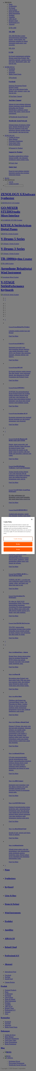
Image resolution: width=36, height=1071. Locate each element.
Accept (18, 549)
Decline (18, 544)
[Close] (32, 519)
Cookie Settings (18, 538)
